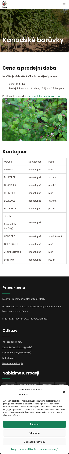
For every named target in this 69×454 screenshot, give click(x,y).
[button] (64, 391)
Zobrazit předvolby (34, 441)
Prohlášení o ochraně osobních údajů (41, 449)
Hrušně (60, 385)
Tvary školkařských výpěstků (17, 347)
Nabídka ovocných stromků (16, 352)
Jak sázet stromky (12, 341)
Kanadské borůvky (27, 385)
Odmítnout (34, 433)
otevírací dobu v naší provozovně (44, 96)
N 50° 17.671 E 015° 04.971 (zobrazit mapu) (25, 318)
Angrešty (9, 385)
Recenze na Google (12, 363)
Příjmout (34, 424)
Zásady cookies (16, 449)
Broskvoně (47, 385)
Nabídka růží (8, 358)
